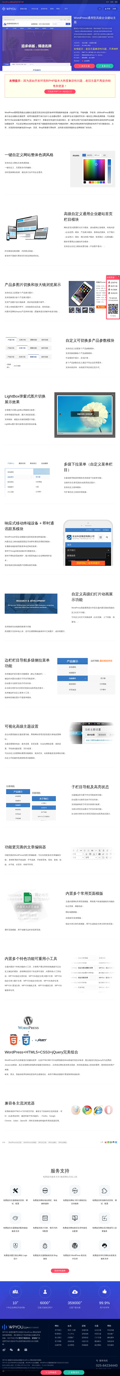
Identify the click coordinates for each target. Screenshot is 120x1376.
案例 (52, 9)
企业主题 (84, 43)
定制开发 (44, 9)
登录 (69, 1330)
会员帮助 (71, 1345)
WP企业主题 (42, 1142)
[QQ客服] (18, 1350)
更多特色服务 (60, 1271)
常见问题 (110, 1330)
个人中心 (71, 1334)
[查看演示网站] (36, 45)
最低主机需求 (101, 52)
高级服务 (85, 1345)
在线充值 (71, 1341)
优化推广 (110, 1334)
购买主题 (85, 66)
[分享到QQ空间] (111, 1142)
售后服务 (110, 1345)
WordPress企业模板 (32, 1363)
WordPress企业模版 (30, 1142)
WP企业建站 (52, 1142)
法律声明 (58, 1345)
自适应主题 (92, 43)
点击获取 (87, 61)
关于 (107, 2)
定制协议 (85, 1337)
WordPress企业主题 (15, 1142)
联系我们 (58, 1334)
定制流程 (85, 1334)
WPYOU (5, 1360)
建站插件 (110, 1337)
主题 (96, 1326)
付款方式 (85, 1341)
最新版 (100, 55)
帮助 (58, 9)
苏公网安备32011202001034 (14, 1370)
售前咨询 (110, 1341)
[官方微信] (11, 1350)
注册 (114, 9)
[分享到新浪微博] (106, 1142)
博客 (116, 2)
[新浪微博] (4, 1350)
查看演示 (106, 66)
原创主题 (23, 9)
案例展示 (98, 1341)
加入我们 (58, 1337)
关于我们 (58, 1330)
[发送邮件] (25, 1350)
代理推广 (71, 1337)
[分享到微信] (108, 1142)
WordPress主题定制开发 (48, 1363)
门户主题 (98, 1337)
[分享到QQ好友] (113, 1142)
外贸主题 (35, 9)
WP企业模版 (62, 1142)
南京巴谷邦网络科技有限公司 (20, 1368)
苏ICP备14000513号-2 (32, 1370)
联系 (112, 2)
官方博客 (58, 1341)
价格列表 (85, 1330)
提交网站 (98, 1345)
